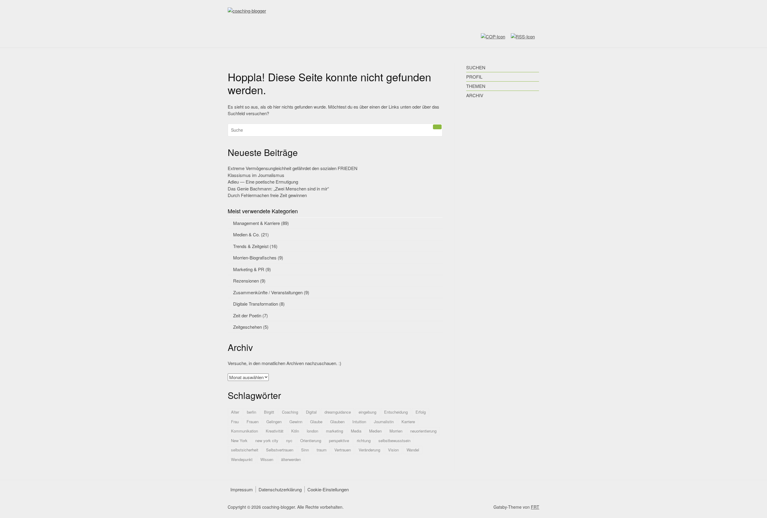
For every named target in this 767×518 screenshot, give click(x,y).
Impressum (241, 489)
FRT (535, 507)
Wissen (266, 459)
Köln (295, 431)
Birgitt (269, 412)
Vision (393, 450)
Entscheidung (396, 412)
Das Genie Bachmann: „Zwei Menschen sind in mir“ (278, 188)
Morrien (395, 431)
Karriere (408, 421)
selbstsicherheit (244, 450)
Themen (475, 86)
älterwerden (291, 459)
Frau (235, 421)
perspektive (339, 440)
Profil (474, 76)
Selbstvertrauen (279, 450)
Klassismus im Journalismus (256, 175)
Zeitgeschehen (247, 327)
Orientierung (310, 440)
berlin (251, 412)
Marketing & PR (248, 269)
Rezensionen (246, 280)
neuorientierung (423, 431)
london (312, 431)
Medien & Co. (246, 234)
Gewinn (295, 421)
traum (322, 450)
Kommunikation (244, 431)
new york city (266, 440)
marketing (334, 431)
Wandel (413, 450)
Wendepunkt (242, 459)
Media (356, 431)
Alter (235, 412)
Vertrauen (342, 450)
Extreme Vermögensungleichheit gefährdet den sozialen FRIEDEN (292, 168)
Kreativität (274, 431)
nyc (289, 440)
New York (239, 440)
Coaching (290, 412)
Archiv (474, 95)
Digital (311, 412)
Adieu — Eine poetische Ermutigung (263, 181)
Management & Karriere (256, 223)
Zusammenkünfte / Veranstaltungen (268, 292)
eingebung (367, 412)
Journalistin (384, 421)
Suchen (475, 67)
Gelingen (274, 421)
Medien (375, 431)
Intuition (359, 421)
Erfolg (421, 412)
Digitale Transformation (255, 304)
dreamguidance (337, 412)
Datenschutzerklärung (280, 489)
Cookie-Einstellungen (328, 489)
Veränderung (369, 450)
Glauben (337, 421)
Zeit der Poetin (247, 315)
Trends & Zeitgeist (250, 246)
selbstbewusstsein (394, 440)
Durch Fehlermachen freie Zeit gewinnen (267, 195)
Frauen (253, 421)
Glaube (316, 421)
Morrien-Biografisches (255, 257)
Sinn (305, 450)
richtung (364, 440)
